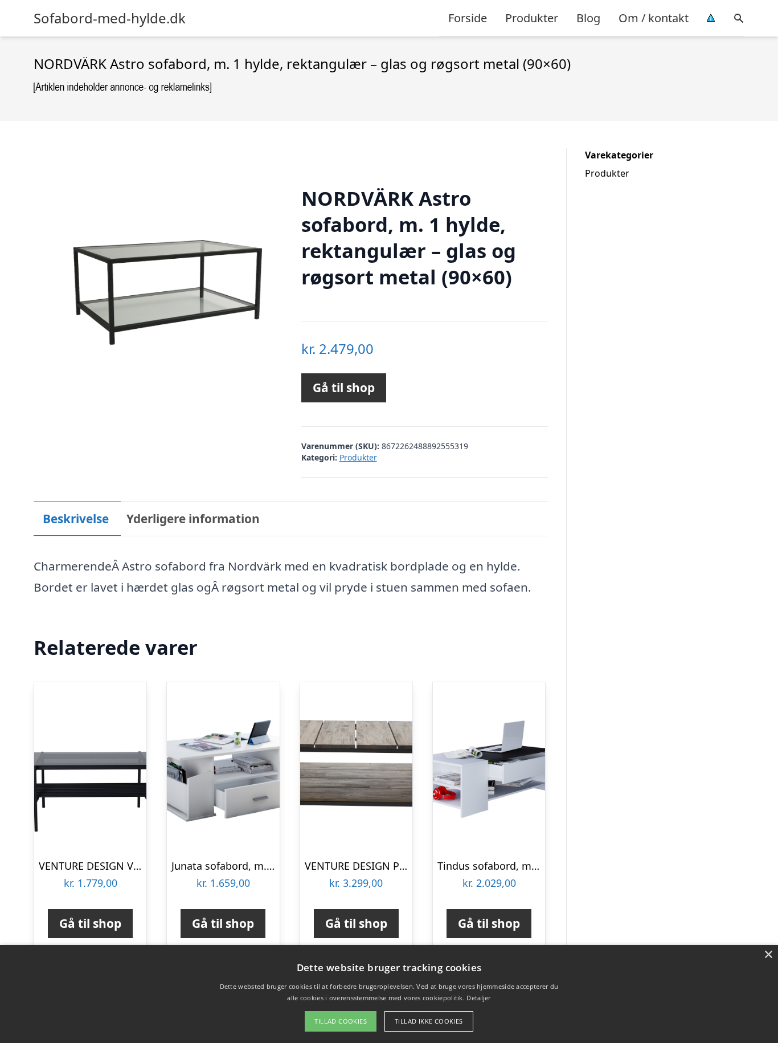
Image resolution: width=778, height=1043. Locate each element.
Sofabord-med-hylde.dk (110, 18)
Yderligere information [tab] (193, 519)
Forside (467, 18)
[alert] (389, 994)
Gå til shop (344, 388)
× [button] (768, 955)
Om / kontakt (654, 18)
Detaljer (478, 997)
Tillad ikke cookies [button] (429, 1021)
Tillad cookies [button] (340, 1021)
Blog (588, 18)
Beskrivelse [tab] (76, 519)
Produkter (531, 18)
